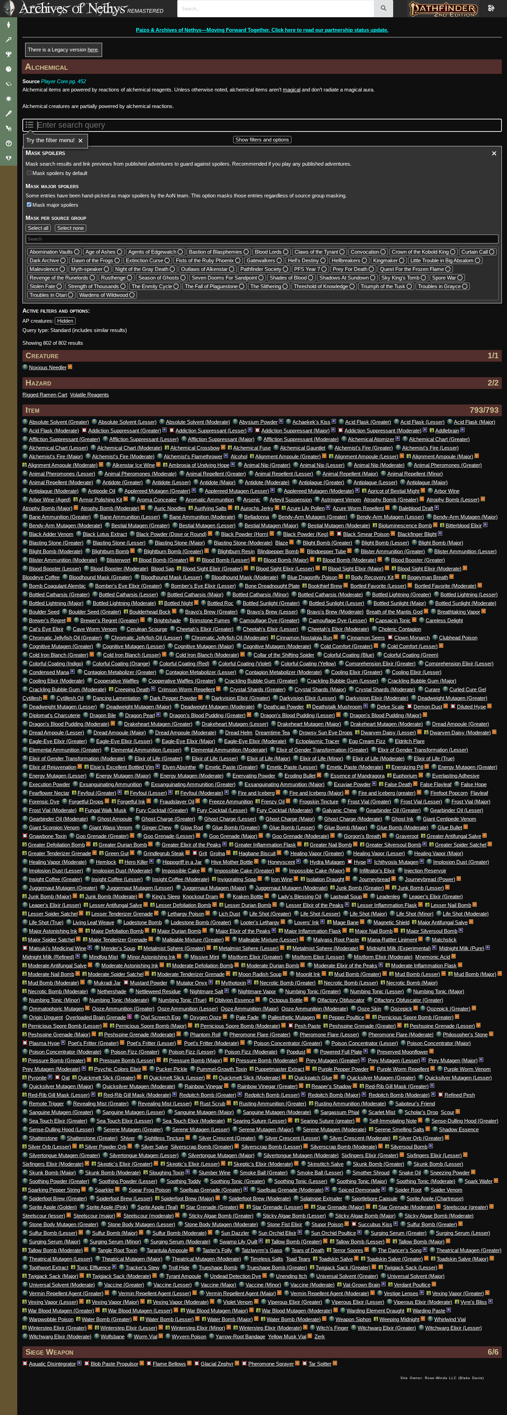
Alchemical (46, 66)
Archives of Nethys (72, 8)
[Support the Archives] (8, 158)
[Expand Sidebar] (8, 8)
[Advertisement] (209, 1385)
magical (291, 89)
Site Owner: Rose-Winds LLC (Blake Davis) (442, 1378)
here (93, 49)
